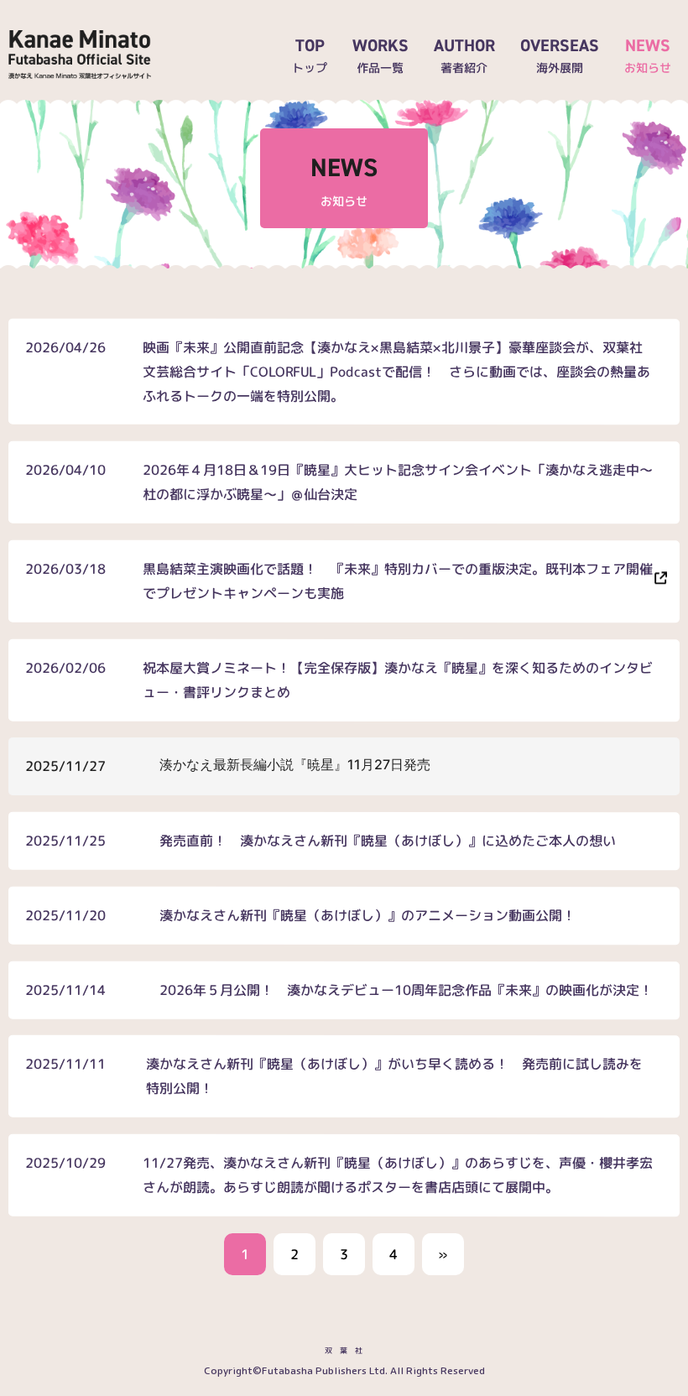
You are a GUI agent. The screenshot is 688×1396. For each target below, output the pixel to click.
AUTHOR (464, 55)
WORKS (380, 55)
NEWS (647, 55)
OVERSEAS (559, 55)
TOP (309, 55)
